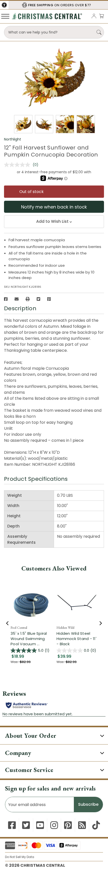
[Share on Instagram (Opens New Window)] (54, 825)
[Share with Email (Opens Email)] (17, 299)
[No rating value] (18, 165)
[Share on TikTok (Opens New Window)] (96, 825)
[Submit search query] (99, 32)
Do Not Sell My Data (19, 857)
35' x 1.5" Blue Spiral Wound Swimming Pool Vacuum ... (29, 638)
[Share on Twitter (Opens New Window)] (38, 299)
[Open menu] (5, 16)
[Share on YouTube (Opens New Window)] (40, 825)
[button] (4, 5)
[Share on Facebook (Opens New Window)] (6, 299)
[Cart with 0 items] (101, 16)
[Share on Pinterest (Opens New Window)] (49, 299)
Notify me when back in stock (54, 207)
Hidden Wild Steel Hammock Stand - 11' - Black (76, 638)
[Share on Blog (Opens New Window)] (82, 825)
